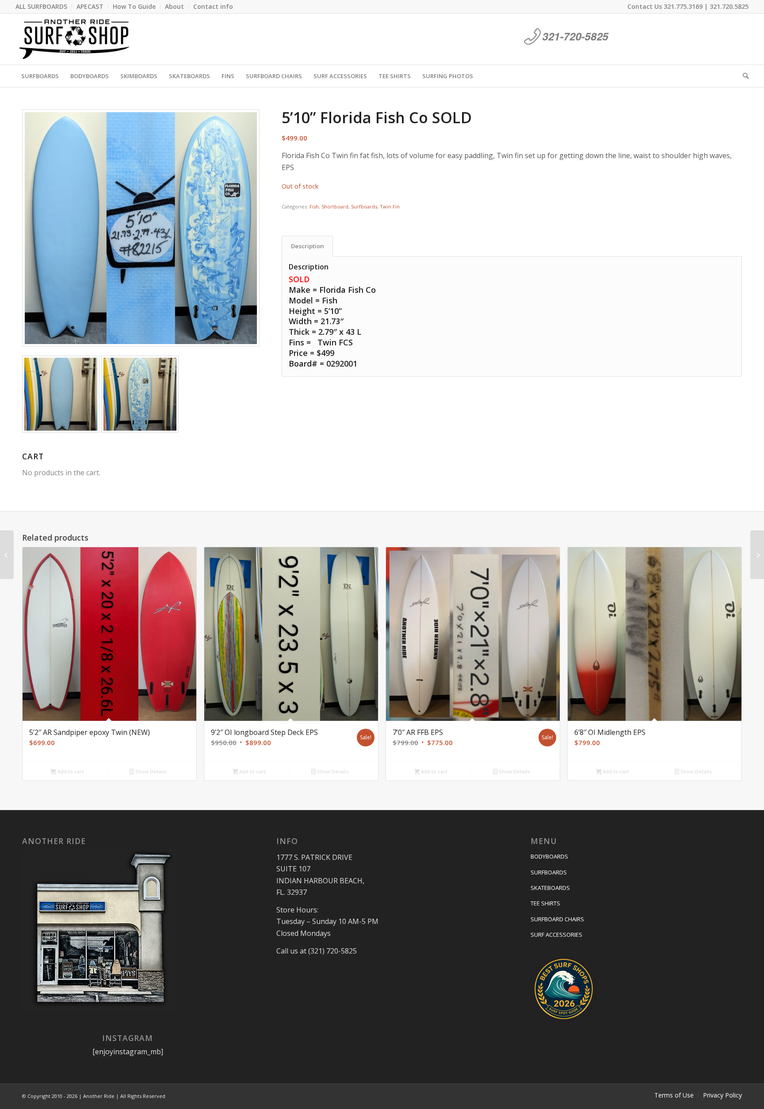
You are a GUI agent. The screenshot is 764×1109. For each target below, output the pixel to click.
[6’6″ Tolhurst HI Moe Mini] (757, 554)
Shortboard (334, 206)
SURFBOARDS (549, 872)
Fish (314, 206)
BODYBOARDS (549, 856)
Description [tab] (307, 246)
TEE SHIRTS (545, 903)
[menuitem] (43, 6)
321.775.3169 (683, 6)
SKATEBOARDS (550, 888)
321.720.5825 (729, 6)
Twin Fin (390, 206)
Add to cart (70, 771)
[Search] (743, 76)
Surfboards (364, 206)
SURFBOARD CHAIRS (557, 919)
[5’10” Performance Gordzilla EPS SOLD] (7, 554)
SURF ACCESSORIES (556, 935)
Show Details (150, 771)
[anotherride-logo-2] (74, 39)
